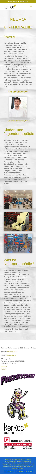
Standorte (4, 367)
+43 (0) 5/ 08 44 (12, 351)
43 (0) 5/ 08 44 (13, 1)
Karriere (3, 369)
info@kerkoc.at (11, 355)
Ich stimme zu (9, 471)
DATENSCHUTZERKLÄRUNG (24, 471)
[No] (34, 465)
